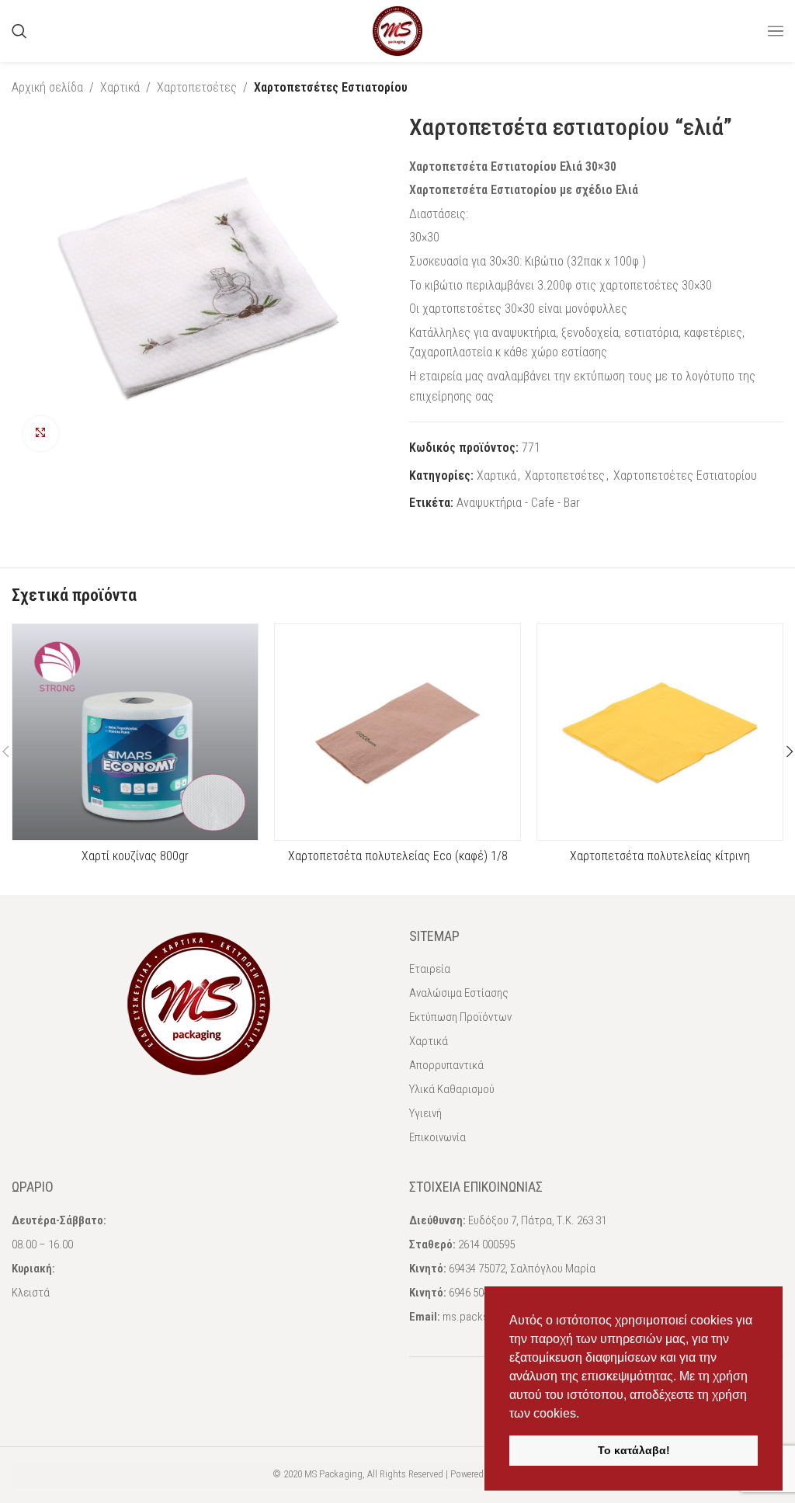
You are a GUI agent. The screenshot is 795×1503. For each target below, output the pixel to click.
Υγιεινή (425, 1113)
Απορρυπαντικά (446, 1065)
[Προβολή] (40, 433)
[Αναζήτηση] (19, 31)
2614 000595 (486, 1244)
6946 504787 (477, 1293)
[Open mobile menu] (775, 31)
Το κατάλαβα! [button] (634, 1450)
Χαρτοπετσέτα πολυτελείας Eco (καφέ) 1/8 (398, 856)
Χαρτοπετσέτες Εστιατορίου (331, 87)
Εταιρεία (429, 969)
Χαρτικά (120, 87)
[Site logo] (397, 30)
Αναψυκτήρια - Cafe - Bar (518, 502)
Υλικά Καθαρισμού (452, 1089)
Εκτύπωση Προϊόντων (460, 1017)
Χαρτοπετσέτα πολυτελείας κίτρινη (660, 856)
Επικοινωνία (437, 1137)
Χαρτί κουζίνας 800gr (135, 856)
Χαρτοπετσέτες (197, 87)
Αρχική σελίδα (47, 87)
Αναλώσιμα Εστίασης (459, 993)
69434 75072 (477, 1269)
